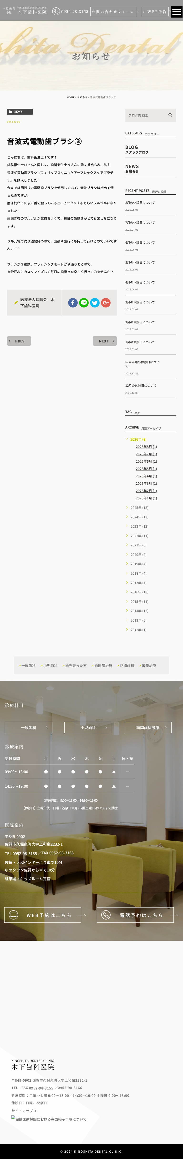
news (18, 111)
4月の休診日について (140, 282)
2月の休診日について (140, 322)
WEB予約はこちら (49, 915)
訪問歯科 (125, 665)
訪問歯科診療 (147, 727)
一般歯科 (27, 665)
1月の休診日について (140, 342)
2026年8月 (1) (146, 446)
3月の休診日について (140, 302)
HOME (71, 97)
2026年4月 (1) (146, 476)
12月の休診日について (141, 385)
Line (84, 302)
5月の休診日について (140, 262)
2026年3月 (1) (146, 483)
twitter (95, 302)
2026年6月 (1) (146, 461)
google (106, 302)
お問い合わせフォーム (113, 11)
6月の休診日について (140, 242)
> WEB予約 (155, 11)
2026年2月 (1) (146, 490)
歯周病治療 (102, 665)
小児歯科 (49, 665)
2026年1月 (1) (146, 498)
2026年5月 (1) (146, 468)
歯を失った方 (74, 665)
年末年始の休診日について (142, 364)
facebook (73, 302)
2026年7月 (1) (146, 453)
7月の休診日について (140, 222)
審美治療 (147, 665)
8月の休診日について (140, 202)
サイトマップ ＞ (24, 1110)
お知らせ (82, 97)
